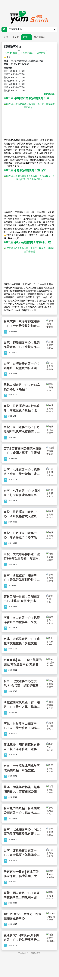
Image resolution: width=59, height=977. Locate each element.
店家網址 (41, 53)
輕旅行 (26, 37)
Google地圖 (11, 53)
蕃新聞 (15, 37)
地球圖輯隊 (39, 37)
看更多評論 (49, 94)
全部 (6, 37)
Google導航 (27, 53)
